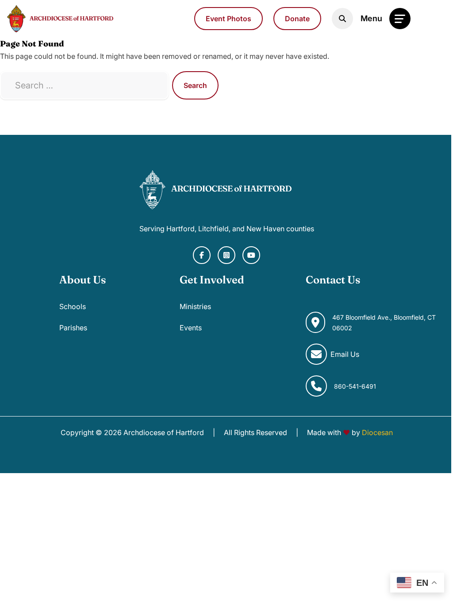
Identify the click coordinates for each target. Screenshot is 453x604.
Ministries (195, 306)
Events (191, 327)
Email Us (344, 354)
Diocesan (377, 432)
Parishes (73, 327)
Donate (297, 18)
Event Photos (228, 18)
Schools (72, 306)
